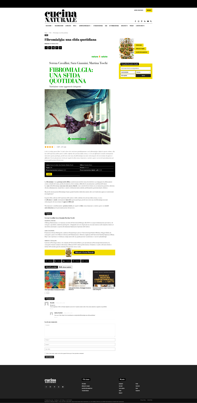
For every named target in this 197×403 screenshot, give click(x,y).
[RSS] (144, 21)
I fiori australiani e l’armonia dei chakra (55, 290)
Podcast (132, 26)
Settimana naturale (114, 26)
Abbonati (149, 10)
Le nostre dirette (140, 26)
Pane (137, 388)
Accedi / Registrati (138, 10)
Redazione (47, 43)
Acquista (49, 174)
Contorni (138, 386)
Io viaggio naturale (98, 26)
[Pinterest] (141, 21)
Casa (106, 26)
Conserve (138, 390)
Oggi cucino (48, 26)
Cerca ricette (124, 26)
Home (46, 32)
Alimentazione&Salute (84, 26)
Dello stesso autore (65, 267)
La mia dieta (68, 26)
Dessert (120, 393)
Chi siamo (84, 383)
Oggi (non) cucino (59, 26)
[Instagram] (138, 21)
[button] (150, 21)
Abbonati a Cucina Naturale (84, 252)
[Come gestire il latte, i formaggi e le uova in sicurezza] (80, 278)
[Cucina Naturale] (61, 22)
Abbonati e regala (86, 386)
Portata (138, 72)
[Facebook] (135, 21)
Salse (120, 390)
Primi (137, 383)
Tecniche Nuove (85, 390)
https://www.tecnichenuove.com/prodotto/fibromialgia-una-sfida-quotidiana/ (78, 315)
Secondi (120, 386)
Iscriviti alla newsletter (87, 388)
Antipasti (121, 383)
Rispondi (51, 308)
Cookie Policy (149, 400)
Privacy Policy (143, 400)
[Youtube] (148, 21)
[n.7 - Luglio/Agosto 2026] (68, 252)
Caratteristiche (124, 72)
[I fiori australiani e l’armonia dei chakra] (56, 279)
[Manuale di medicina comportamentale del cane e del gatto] (104, 278)
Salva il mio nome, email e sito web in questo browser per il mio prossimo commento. (65, 353)
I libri (50, 32)
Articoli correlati (51, 267)
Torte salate (122, 388)
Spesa (74, 26)
